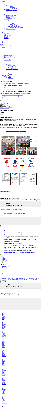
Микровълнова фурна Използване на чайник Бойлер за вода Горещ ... (19, 252)
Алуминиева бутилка (8, 54)
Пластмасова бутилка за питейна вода (30, 279)
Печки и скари (12, 7)
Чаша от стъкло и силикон (10, 18)
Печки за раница (15, 8)
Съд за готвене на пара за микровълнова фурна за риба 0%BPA (15, 131)
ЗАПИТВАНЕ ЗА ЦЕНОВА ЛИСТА (6, 255)
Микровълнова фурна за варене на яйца (13, 243)
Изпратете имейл (3, 281)
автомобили (6, 38)
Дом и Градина (7, 63)
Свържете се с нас (5, 42)
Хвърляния (12, 31)
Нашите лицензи (5, 32)
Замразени (6, 34)
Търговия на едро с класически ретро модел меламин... (16, 230)
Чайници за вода (15, 23)
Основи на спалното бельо (11, 29)
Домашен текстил (7, 28)
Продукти (4, 3)
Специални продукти (10, 17)
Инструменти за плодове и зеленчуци (16, 27)
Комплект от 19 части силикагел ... (12, 89)
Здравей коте (6, 37)
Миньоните (6, 36)
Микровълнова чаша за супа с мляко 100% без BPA (15, 234)
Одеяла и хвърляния (9, 72)
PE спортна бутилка (9, 12)
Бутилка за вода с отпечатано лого (18, 279)
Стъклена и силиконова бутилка (11, 13)
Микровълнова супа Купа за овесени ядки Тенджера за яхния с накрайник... (21, 239)
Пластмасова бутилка (8, 55)
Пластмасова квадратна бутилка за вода (8, 278)
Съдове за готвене (13, 22)
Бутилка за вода (7, 9)
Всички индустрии (7, 20)
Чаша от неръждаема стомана (11, 15)
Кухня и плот (10, 21)
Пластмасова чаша (9, 16)
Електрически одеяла (14, 30)
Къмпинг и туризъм (9, 5)
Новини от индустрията (8, 40)
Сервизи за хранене (13, 24)
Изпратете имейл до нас (4, 108)
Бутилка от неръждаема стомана (11, 10)
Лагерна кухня (10, 6)
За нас (3, 41)
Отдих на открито (7, 4)
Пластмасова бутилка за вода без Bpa (26, 270)
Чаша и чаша (6, 19)
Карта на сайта (4, 267)
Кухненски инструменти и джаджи (14, 26)
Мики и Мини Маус (7, 33)
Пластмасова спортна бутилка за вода (12, 270)
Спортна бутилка (32, 278)
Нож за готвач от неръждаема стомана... (13, 85)
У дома (3, 47)
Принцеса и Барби (7, 35)
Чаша (5, 14)
